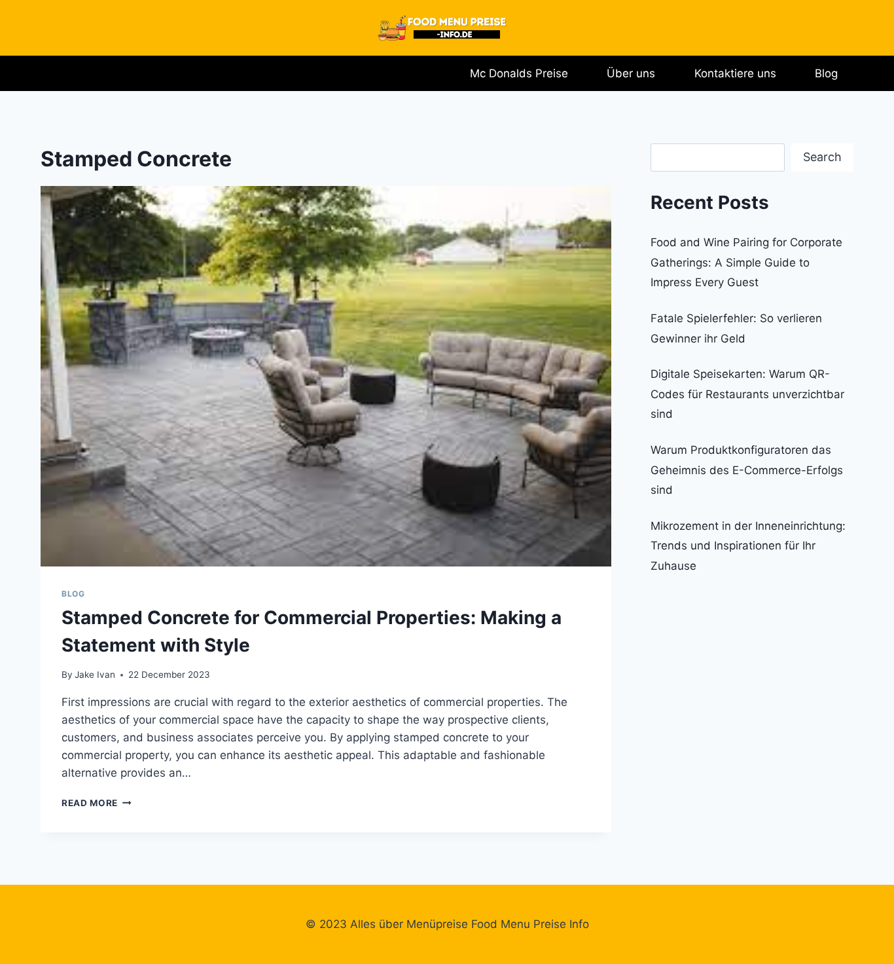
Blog (826, 73)
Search (822, 157)
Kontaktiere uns (735, 73)
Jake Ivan (95, 674)
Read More (97, 803)
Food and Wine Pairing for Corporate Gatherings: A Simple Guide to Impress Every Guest (746, 262)
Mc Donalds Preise (519, 73)
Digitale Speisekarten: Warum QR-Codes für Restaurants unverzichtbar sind (747, 393)
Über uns (631, 73)
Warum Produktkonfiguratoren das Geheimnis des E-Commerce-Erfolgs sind (747, 469)
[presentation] (326, 376)
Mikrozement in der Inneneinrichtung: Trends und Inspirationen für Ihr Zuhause (748, 545)
